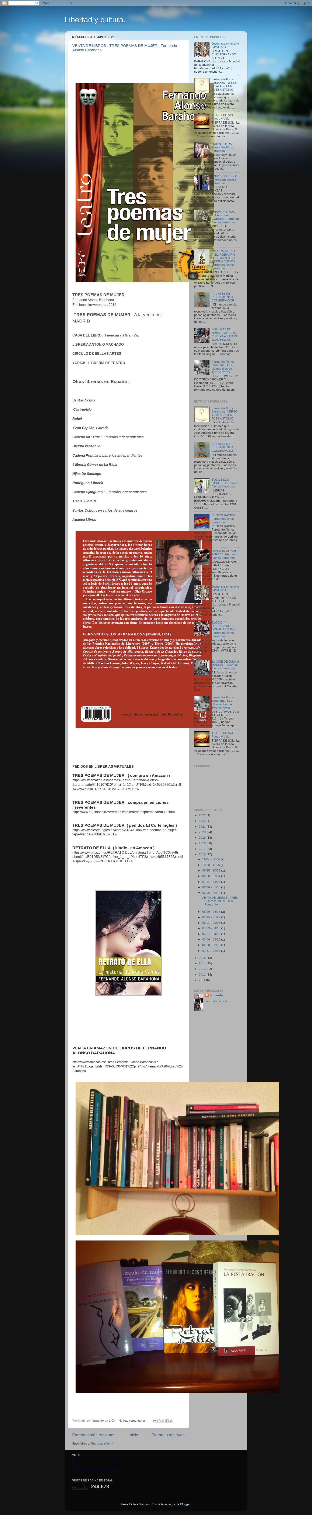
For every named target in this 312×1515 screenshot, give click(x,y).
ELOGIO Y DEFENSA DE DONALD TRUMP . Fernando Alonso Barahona (224, 629)
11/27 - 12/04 (211, 859)
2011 (202, 980)
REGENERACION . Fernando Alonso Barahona (224, 519)
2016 (203, 854)
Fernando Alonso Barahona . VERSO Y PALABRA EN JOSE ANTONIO (225, 84)
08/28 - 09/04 (211, 876)
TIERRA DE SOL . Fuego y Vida (223, 117)
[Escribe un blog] (159, 1421)
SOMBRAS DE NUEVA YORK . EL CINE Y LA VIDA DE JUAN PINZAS (225, 334)
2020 (203, 832)
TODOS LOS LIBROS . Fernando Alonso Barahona (225, 483)
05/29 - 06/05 (211, 911)
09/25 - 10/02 (211, 870)
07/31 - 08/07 (211, 881)
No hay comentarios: (133, 1420)
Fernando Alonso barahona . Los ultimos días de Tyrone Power (223, 367)
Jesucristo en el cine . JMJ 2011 (225, 45)
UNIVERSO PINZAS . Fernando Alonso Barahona (225, 180)
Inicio (133, 1435)
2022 (203, 820)
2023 (203, 815)
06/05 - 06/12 (211, 892)
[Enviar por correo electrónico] (155, 1421)
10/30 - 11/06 (211, 865)
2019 (203, 837)
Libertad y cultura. (95, 19)
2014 (203, 963)
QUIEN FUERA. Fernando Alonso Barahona (223, 147)
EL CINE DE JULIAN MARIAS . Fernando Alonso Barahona (225, 665)
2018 (203, 843)
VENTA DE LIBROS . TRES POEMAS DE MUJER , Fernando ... (219, 901)
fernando (216, 995)
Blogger (185, 1504)
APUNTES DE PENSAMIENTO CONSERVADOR (223, 297)
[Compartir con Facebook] (167, 1421)
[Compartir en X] (163, 1421)
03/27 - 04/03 (211, 934)
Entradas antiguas (168, 1435)
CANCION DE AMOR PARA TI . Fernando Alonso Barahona (226, 554)
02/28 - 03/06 (211, 945)
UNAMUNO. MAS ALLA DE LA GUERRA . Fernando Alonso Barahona (226, 217)
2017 (203, 848)
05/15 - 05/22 (211, 917)
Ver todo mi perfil (216, 1001)
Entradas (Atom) (102, 1443)
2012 (203, 974)
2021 (203, 826)
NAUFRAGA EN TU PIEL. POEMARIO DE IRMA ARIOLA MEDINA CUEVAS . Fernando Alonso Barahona (225, 259)
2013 (203, 968)
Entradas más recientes (93, 1435)
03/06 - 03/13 (211, 939)
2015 (203, 957)
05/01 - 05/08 (211, 922)
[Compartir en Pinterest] (171, 1421)
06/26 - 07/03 (211, 887)
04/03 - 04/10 (211, 928)
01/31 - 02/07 (211, 950)
